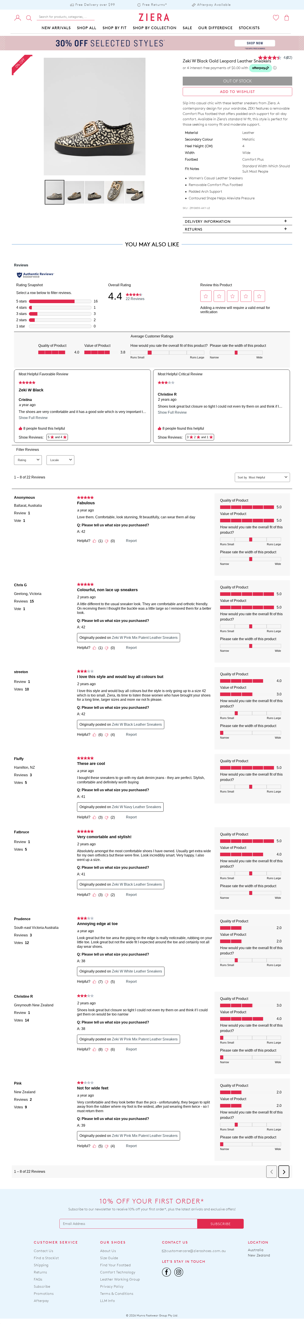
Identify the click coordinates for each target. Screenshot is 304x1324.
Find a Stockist (46, 1258)
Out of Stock (237, 81)
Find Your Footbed (115, 1265)
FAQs (38, 1279)
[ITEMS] (287, 17)
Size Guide (109, 1258)
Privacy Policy (112, 1286)
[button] (75, 192)
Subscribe (221, 1224)
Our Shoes (113, 1242)
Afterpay (41, 1301)
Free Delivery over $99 (95, 4)
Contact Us (43, 1251)
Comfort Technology (117, 1272)
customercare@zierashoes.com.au (196, 1251)
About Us (108, 1251)
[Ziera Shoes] (154, 17)
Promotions (44, 1293)
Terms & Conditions (116, 1293)
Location (258, 1242)
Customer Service (56, 1242)
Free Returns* (154, 4)
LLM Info (107, 1301)
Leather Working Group (120, 1279)
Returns (40, 1272)
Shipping (41, 1265)
